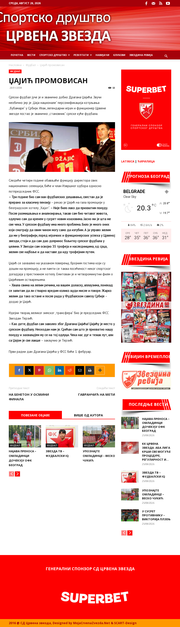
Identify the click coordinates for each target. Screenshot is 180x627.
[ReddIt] (69, 370)
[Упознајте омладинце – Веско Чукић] (99, 436)
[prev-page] (11, 474)
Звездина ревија (141, 55)
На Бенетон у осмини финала (29, 396)
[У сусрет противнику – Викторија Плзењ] (130, 515)
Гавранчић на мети (96, 394)
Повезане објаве (35, 415)
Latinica (127, 161)
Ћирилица (146, 161)
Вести (31, 55)
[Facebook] (146, 3)
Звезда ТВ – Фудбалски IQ (153, 474)
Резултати (81, 55)
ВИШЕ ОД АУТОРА (88, 415)
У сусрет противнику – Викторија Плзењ (156, 515)
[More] (100, 370)
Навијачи (102, 55)
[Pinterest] (39, 370)
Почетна (17, 55)
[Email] (79, 370)
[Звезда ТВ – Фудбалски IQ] (62, 436)
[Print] (89, 370)
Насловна (15, 65)
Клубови (119, 55)
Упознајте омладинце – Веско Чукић (99, 455)
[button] (166, 56)
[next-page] (17, 474)
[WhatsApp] (49, 370)
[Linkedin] (59, 370)
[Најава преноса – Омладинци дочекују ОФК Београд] (25, 436)
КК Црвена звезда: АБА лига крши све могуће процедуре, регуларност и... (156, 452)
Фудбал (31, 65)
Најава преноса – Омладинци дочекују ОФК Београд (155, 425)
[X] (29, 370)
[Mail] (153, 3)
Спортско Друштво (53, 55)
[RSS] (160, 3)
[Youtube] (168, 3)
